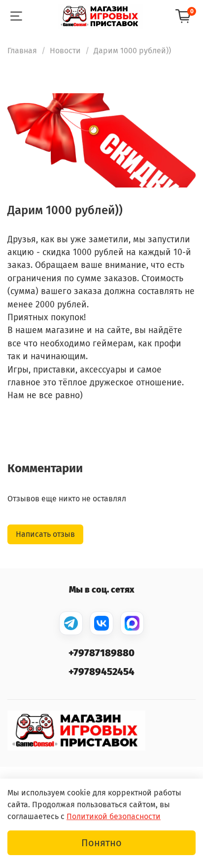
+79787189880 (101, 653)
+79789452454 (101, 671)
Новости (65, 50)
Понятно (101, 843)
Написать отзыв (45, 534)
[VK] (101, 623)
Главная (22, 50)
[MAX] (132, 623)
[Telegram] (71, 623)
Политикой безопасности (114, 816)
